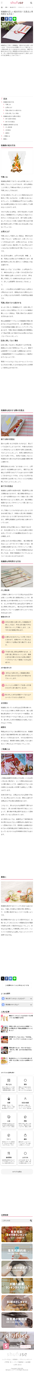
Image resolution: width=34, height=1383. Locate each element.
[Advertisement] (17, 76)
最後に (5, 139)
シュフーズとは (6, 1359)
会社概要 (28, 1362)
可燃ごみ (8, 104)
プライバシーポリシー (26, 1359)
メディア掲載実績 (18, 1362)
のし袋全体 (8, 127)
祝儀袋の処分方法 (8, 102)
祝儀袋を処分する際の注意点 (12, 116)
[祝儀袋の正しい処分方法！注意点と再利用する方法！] (10, 19)
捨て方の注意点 (10, 121)
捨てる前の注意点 (10, 119)
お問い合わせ (18, 1364)
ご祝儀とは (6, 136)
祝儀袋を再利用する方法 (10, 124)
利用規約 (15, 1359)
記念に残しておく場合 (12, 113)
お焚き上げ (8, 107)
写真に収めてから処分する (13, 110)
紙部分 (7, 133)
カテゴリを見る (17, 1171)
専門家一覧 (8, 1362)
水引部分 (8, 130)
